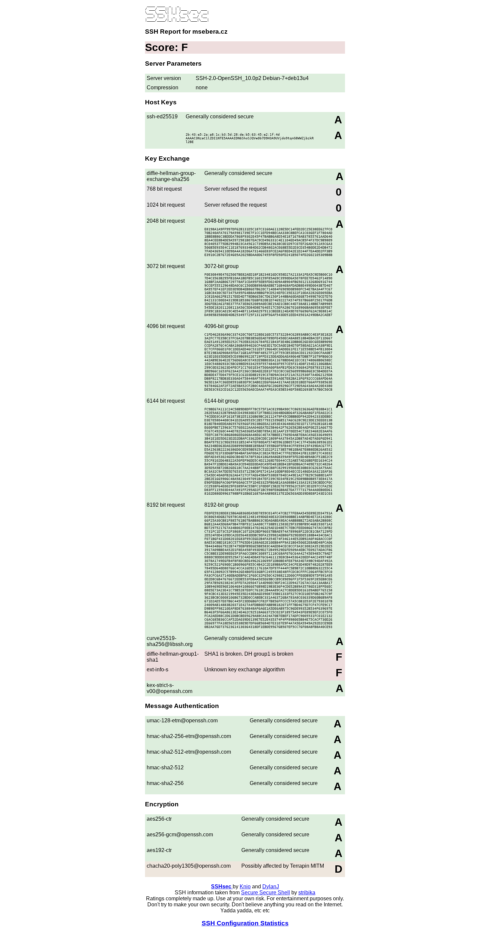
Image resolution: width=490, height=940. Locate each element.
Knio (245, 886)
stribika (306, 892)
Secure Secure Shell (265, 892)
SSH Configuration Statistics (245, 923)
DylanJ (270, 886)
